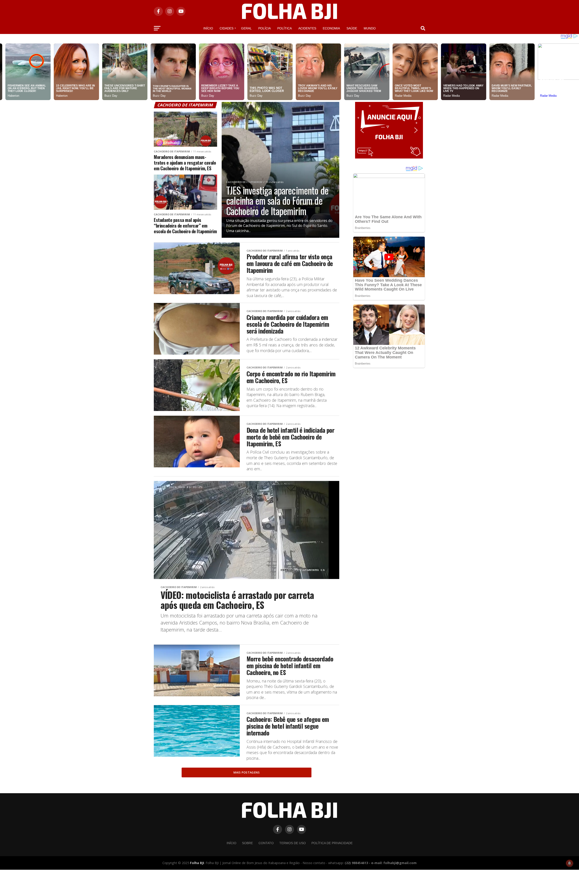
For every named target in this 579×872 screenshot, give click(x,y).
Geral (246, 28)
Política (284, 28)
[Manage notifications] (569, 863)
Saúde (351, 28)
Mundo (370, 28)
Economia (331, 28)
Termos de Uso (292, 843)
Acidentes (307, 28)
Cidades (226, 28)
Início (208, 28)
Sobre (247, 843)
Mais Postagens (246, 772)
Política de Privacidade (332, 843)
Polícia (264, 28)
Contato (266, 843)
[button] (389, 130)
